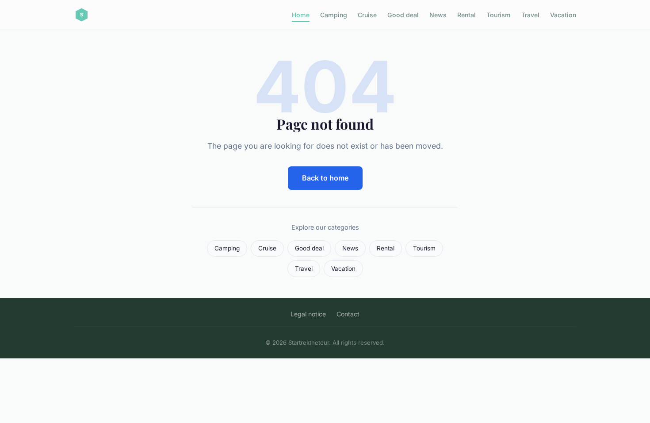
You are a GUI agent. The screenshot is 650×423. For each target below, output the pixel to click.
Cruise (367, 15)
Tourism (498, 15)
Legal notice (308, 314)
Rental (466, 15)
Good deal (403, 15)
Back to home (325, 177)
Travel (530, 15)
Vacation (563, 15)
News (438, 15)
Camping (333, 15)
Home (301, 15)
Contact (347, 314)
